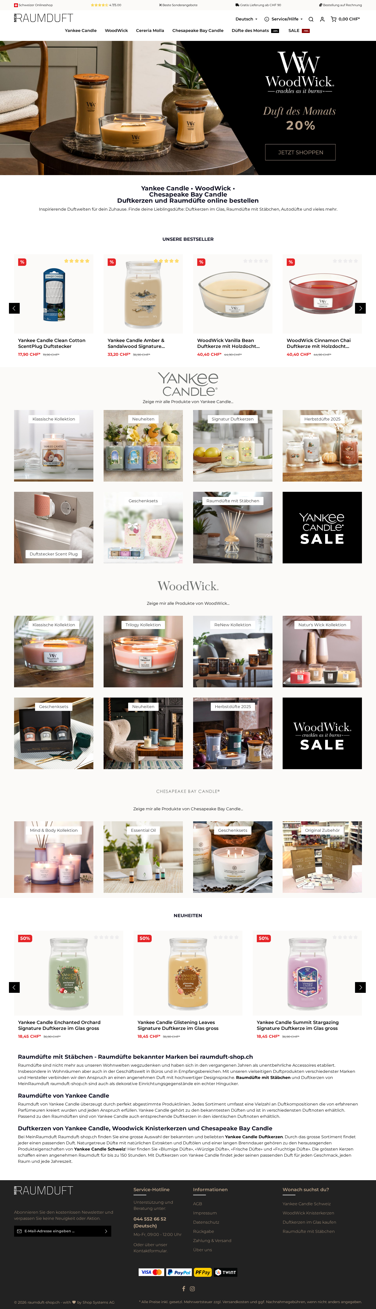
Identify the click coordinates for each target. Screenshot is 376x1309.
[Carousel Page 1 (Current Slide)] (368, 105)
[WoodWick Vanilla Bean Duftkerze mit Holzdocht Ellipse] (232, 293)
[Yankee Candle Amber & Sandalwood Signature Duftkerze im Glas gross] (143, 293)
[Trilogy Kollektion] (143, 651)
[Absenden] (106, 1231)
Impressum (205, 1213)
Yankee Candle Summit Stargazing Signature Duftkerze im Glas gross (298, 1025)
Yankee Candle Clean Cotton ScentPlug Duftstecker (51, 343)
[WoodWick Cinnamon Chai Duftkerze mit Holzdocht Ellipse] (322, 293)
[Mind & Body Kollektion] (53, 857)
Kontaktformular (150, 1250)
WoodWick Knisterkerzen (308, 1213)
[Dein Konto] (322, 19)
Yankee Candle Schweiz (307, 1203)
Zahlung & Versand (212, 1240)
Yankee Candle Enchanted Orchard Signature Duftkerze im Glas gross (59, 1025)
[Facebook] (184, 1290)
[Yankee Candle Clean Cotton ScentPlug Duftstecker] (53, 293)
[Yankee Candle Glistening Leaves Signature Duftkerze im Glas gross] (188, 972)
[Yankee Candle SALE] (322, 527)
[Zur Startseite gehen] (43, 19)
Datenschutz (206, 1222)
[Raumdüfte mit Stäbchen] (232, 527)
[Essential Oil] (143, 857)
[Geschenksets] (143, 527)
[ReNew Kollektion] (232, 651)
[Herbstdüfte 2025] (322, 445)
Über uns (202, 1249)
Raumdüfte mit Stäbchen (309, 1231)
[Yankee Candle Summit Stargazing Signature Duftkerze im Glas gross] (307, 972)
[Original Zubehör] (322, 857)
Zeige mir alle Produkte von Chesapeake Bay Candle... (188, 808)
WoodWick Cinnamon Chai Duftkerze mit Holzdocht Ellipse (319, 343)
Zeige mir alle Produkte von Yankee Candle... (188, 401)
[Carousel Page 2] (368, 110)
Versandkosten (236, 1302)
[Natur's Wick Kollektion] (322, 651)
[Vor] (360, 308)
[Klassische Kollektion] (53, 445)
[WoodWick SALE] (322, 733)
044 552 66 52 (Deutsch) (150, 1222)
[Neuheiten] (143, 445)
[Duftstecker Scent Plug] (53, 527)
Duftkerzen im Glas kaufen (309, 1222)
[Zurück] (14, 308)
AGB (197, 1203)
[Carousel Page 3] (368, 116)
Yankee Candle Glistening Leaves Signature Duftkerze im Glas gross (178, 1025)
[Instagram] (192, 1290)
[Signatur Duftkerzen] (232, 445)
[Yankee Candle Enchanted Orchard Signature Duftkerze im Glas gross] (68, 972)
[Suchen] (311, 19)
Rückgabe (203, 1231)
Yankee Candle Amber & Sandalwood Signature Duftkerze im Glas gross (136, 343)
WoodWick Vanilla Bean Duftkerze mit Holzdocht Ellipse (226, 343)
